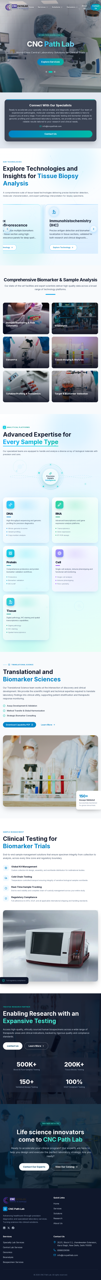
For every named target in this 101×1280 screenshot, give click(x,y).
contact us (12, 1046)
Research (57, 1218)
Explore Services (50, 59)
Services (42, 7)
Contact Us (95, 7)
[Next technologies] (94, 229)
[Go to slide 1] (46, 72)
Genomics (71, 7)
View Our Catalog (64, 1167)
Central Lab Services (12, 1247)
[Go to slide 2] (50, 72)
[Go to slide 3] (54, 72)
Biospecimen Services (13, 1262)
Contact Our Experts (34, 1167)
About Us (84, 7)
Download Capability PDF (18, 724)
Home (31, 7)
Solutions (56, 7)
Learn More (46, 724)
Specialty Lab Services (13, 1242)
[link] (71, 229)
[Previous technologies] (7, 229)
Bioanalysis (8, 1257)
